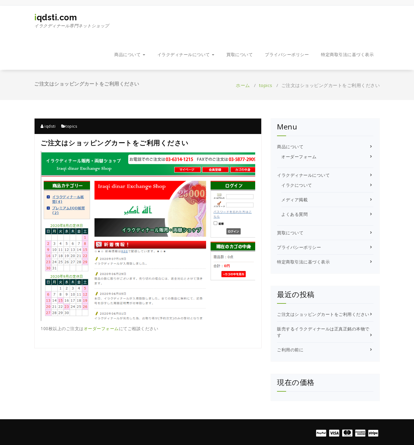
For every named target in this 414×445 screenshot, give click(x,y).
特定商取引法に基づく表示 (347, 54)
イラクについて (296, 185)
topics (265, 85)
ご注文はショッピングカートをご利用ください (323, 314)
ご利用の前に (290, 350)
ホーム (243, 85)
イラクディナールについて (184, 54)
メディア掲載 (294, 199)
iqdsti (49, 126)
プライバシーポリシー (287, 54)
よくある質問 (294, 214)
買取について (239, 54)
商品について (128, 54)
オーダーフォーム (101, 328)
